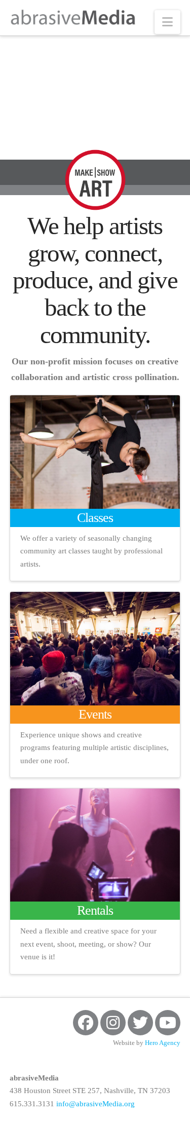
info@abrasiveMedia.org (95, 1104)
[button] (167, 22)
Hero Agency (162, 1042)
